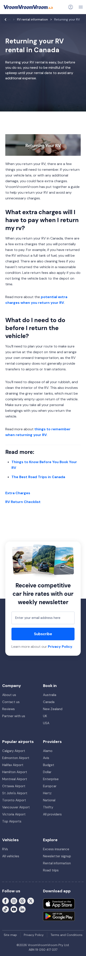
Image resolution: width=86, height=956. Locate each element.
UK (45, 716)
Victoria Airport (14, 814)
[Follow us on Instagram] (14, 900)
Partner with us (13, 716)
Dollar (47, 772)
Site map (10, 935)
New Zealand (52, 709)
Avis (46, 758)
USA (46, 723)
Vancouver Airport (16, 807)
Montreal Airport (14, 779)
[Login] (70, 7)
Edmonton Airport (15, 758)
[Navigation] (80, 7)
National (49, 800)
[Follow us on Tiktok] (5, 909)
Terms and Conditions (66, 935)
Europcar (49, 786)
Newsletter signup (57, 856)
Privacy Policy (60, 646)
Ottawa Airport (13, 786)
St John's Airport (14, 793)
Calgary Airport (13, 751)
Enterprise (51, 779)
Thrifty (48, 807)
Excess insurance (56, 849)
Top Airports (11, 821)
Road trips (51, 870)
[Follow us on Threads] (22, 900)
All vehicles (10, 856)
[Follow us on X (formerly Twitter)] (30, 900)
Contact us (11, 702)
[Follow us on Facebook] (5, 900)
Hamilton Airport (14, 772)
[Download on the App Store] (59, 903)
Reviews (8, 709)
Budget (48, 765)
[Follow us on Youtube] (14, 909)
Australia (49, 695)
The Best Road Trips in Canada (38, 477)
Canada (48, 702)
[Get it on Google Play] (59, 916)
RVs (5, 849)
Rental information (57, 863)
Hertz (47, 793)
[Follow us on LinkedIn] (22, 909)
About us (9, 695)
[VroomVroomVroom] (28, 7)
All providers (52, 814)
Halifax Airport (12, 765)
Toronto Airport (14, 800)
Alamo (47, 751)
